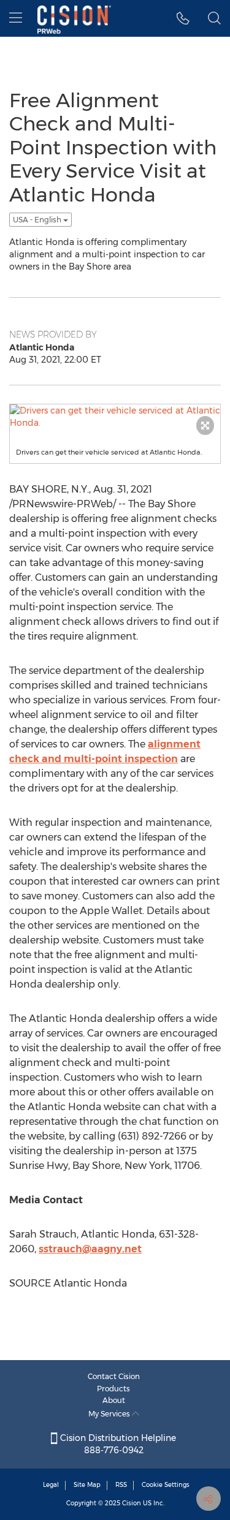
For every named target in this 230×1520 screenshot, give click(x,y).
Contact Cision (114, 1376)
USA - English (38, 219)
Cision (131, 1503)
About (113, 1400)
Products (113, 1388)
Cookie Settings (166, 1485)
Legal (51, 1485)
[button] (183, 18)
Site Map (87, 1485)
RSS (121, 1485)
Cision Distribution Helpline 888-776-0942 (117, 1444)
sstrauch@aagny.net (90, 1249)
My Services (110, 1413)
